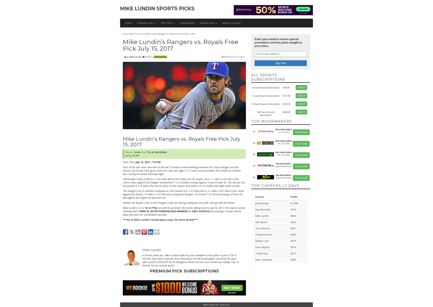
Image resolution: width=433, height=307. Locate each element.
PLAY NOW (301, 132)
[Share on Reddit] (138, 232)
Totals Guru (261, 253)
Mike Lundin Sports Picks (157, 8)
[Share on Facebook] (125, 232)
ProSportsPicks (263, 234)
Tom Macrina (262, 228)
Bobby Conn (262, 240)
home (126, 34)
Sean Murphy (262, 247)
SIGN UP (301, 87)
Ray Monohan (263, 209)
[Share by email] (156, 232)
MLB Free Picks (137, 34)
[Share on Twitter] (131, 232)
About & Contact (231, 23)
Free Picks (167, 23)
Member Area (207, 23)
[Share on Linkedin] (150, 232)
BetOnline (161, 152)
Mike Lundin (135, 57)
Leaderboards (187, 23)
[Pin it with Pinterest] (144, 232)
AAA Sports (261, 222)
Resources (225, 304)
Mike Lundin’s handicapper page (154, 219)
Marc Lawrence (263, 259)
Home (128, 23)
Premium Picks (145, 23)
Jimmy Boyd (261, 203)
